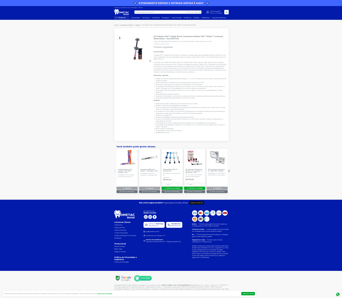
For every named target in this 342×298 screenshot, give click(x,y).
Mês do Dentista (119, 246)
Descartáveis (135, 18)
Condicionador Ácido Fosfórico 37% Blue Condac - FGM (125, 171)
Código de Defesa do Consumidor (125, 235)
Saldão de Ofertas (120, 251)
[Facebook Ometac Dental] (154, 217)
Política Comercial (120, 230)
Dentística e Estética (127, 25)
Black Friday (118, 249)
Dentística (146, 18)
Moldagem (165, 18)
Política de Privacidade (121, 262)
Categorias (122, 17)
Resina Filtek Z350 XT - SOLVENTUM (170, 170)
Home (116, 25)
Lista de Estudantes (219, 18)
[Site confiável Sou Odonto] (143, 278)
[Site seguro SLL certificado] (123, 278)
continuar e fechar (248, 293)
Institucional (117, 7)
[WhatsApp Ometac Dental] (145, 217)
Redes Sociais (126, 7)
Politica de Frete (119, 227)
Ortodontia (156, 18)
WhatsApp (134, 7)
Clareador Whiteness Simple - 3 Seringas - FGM (148, 170)
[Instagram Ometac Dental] (150, 217)
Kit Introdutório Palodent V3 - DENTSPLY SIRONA (216, 170)
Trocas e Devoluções (121, 233)
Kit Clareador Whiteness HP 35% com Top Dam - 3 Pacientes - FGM (194, 171)
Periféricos (187, 18)
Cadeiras (196, 18)
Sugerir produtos (197, 203)
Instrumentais (177, 18)
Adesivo (137, 25)
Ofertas (140, 7)
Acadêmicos (205, 18)
